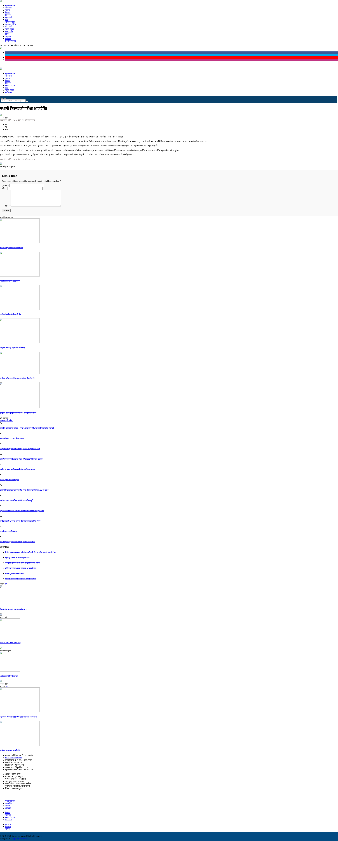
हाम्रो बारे (8, 824)
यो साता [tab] (3, 420)
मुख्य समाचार (10, 5)
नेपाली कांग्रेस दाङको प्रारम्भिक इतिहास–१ (13, 609)
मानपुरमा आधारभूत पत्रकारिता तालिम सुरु (12, 348)
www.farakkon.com (13, 758)
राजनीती (8, 8)
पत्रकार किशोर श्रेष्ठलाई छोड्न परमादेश (12, 438)
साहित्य (8, 38)
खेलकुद (8, 815)
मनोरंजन (8, 820)
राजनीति (8, 76)
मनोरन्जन (8, 27)
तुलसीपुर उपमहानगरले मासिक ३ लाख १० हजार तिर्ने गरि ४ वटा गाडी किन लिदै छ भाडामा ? (27, 428)
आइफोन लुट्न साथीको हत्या (8, 531)
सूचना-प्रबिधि (10, 24)
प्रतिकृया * (6, 206)
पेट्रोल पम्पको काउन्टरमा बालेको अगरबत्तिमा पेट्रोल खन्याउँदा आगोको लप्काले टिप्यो (30, 552)
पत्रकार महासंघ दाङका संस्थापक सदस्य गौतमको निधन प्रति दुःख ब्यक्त (22, 511)
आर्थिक (8, 808)
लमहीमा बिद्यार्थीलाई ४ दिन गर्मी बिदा (10, 314)
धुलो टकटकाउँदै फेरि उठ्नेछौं (9, 676)
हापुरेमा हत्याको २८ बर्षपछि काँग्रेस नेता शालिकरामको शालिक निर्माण (20, 521)
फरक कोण (4, 118)
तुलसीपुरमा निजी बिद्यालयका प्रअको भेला (17, 558)
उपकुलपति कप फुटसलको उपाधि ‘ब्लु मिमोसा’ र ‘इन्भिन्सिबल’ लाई (20, 449)
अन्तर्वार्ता (8, 17)
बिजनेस (8, 15)
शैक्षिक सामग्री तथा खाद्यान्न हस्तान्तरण (11, 248)
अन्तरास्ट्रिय (10, 22)
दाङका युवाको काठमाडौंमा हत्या (9, 480)
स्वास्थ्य (8, 36)
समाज (7, 10)
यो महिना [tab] (9, 420)
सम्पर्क (7, 829)
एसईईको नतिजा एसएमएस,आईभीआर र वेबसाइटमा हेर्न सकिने (18, 413)
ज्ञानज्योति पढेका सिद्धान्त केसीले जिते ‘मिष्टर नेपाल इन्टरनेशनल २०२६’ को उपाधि (24, 490)
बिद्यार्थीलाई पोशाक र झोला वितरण (10, 281)
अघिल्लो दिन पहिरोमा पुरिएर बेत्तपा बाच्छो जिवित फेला (20, 579)
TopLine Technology (21, 838)
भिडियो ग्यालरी (10, 41)
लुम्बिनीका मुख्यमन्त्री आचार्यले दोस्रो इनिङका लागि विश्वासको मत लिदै (21, 459)
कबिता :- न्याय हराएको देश (10, 750)
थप (6, 584)
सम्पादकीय (9, 31)
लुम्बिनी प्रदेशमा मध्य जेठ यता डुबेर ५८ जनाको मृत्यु (20, 568)
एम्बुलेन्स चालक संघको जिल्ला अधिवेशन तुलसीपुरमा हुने (16, 500)
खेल (6, 19)
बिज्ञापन (8, 826)
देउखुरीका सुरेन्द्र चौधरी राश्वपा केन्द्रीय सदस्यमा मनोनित (22, 563)
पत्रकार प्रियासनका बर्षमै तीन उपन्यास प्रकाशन (18, 717)
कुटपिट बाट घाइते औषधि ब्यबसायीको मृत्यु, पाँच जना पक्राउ (17, 469)
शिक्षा (7, 34)
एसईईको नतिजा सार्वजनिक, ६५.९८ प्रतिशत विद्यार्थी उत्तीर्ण (17, 378)
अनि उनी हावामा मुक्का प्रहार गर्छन (10, 643)
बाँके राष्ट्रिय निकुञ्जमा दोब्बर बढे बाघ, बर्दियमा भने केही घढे (17, 542)
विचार (7, 12)
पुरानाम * (5, 185)
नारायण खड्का (5, 650)
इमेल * (4, 188)
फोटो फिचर (9, 29)
